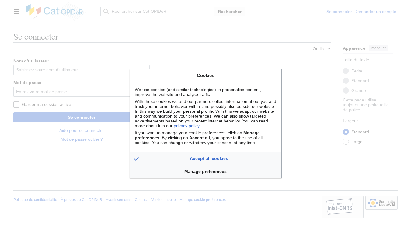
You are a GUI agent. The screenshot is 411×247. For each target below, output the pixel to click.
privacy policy (186, 125)
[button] (205, 158)
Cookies (205, 75)
